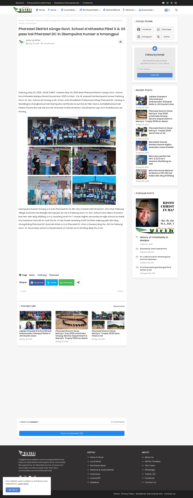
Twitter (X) (150, 474)
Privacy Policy (127, 493)
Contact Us (150, 482)
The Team (150, 465)
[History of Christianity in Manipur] (155, 216)
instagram (147, 37)
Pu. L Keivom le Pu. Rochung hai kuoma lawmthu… (155, 258)
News (32, 275)
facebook (146, 29)
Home (42, 10)
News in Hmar (97, 457)
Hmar (53, 10)
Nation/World (113, 10)
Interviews (95, 474)
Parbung (42, 275)
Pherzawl (30, 20)
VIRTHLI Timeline (153, 461)
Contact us (88, 3)
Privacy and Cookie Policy (39, 3)
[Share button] (78, 282)
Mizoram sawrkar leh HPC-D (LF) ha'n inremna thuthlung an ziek (160, 160)
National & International (102, 469)
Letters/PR (95, 478)
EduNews (94, 482)
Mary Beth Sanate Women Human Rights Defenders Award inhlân (161, 145)
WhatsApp (150, 469)
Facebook (38, 282)
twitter (167, 37)
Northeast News (90, 10)
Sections (129, 10)
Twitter (53, 282)
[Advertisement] (75, 68)
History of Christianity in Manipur (154, 239)
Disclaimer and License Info (67, 3)
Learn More (23, 483)
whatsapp (166, 29)
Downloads (147, 10)
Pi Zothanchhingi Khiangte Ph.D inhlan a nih (155, 268)
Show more (118, 306)
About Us (20, 3)
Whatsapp (68, 282)
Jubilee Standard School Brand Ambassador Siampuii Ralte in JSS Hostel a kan (35, 333)
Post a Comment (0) (72, 433)
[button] (176, 10)
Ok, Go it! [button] (12, 489)
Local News (69, 10)
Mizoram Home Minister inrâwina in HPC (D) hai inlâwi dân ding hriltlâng (161, 173)
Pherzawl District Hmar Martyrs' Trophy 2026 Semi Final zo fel (106, 333)
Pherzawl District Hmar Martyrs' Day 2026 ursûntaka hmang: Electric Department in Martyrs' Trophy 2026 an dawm (72, 334)
